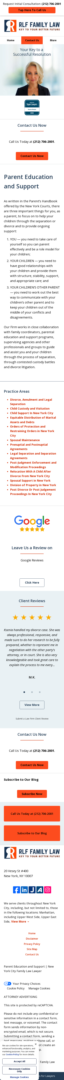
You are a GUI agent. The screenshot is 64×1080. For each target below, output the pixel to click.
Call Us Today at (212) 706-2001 (32, 814)
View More (32, 705)
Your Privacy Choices (26, 983)
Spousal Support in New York (30, 480)
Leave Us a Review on (32, 547)
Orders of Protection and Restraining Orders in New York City (32, 431)
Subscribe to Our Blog (32, 833)
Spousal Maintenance (25, 440)
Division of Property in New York (33, 485)
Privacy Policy (32, 944)
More (53, 40)
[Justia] (32, 889)
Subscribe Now (32, 794)
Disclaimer (32, 938)
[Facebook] (16, 889)
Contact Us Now (32, 125)
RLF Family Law (44, 1062)
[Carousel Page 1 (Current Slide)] (24, 692)
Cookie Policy (16, 988)
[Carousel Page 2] (32, 692)
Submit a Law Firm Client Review (32, 718)
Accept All (19, 1061)
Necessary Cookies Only (19, 1070)
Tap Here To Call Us (32, 10)
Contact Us (32, 40)
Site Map (32, 949)
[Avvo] (39, 889)
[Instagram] (47, 889)
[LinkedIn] (24, 889)
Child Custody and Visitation (30, 408)
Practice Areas (17, 391)
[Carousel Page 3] (40, 692)
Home (10, 40)
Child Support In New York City (31, 413)
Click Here (32, 582)
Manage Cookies (39, 988)
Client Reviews (32, 600)
